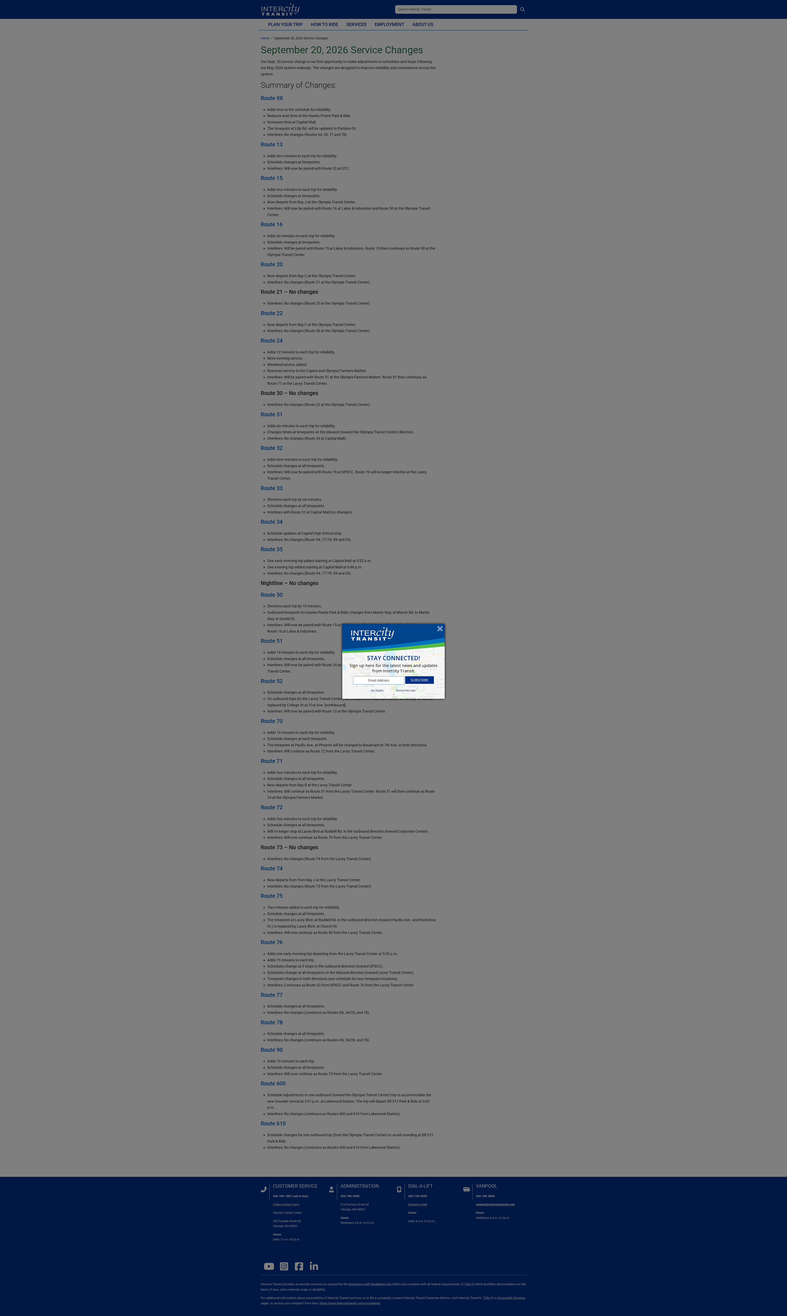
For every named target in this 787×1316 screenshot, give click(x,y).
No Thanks (377, 690)
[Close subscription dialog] (440, 628)
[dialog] (393, 661)
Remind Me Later (406, 690)
